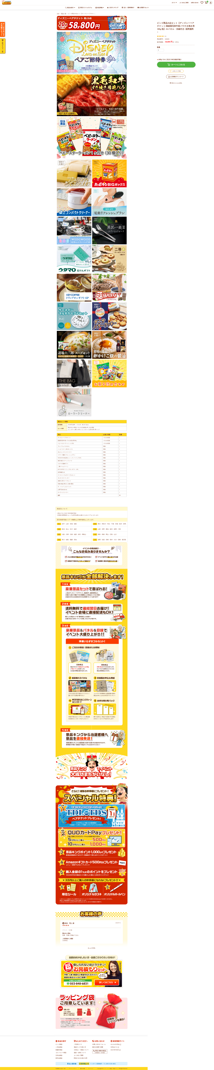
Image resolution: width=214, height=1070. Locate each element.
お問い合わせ (194, 2)
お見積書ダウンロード (177, 76)
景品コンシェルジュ (86, 7)
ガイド (174, 2)
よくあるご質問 (184, 2)
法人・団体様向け (129, 7)
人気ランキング (113, 7)
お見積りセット (144, 7)
